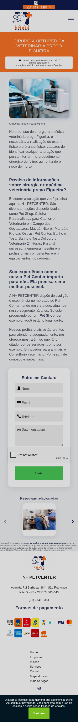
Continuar (39, 713)
